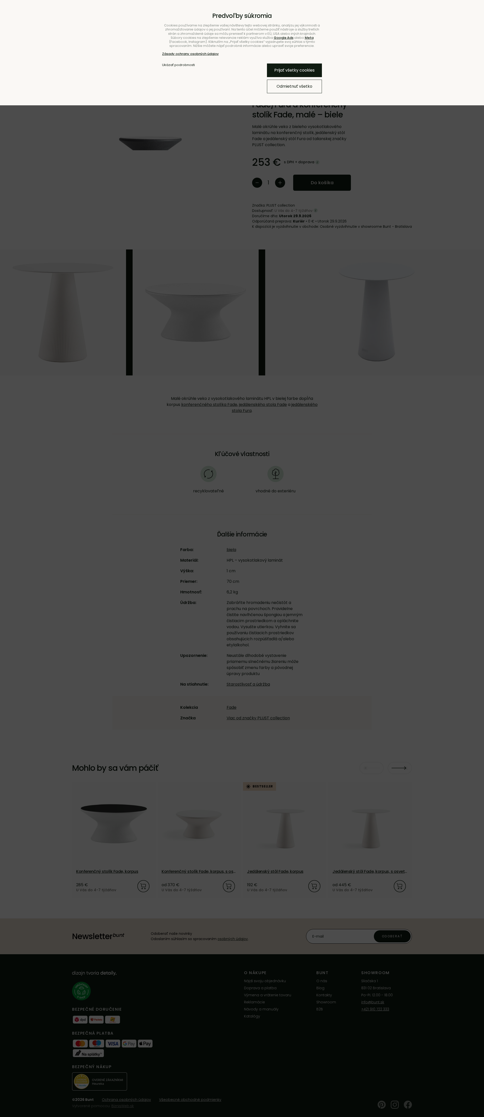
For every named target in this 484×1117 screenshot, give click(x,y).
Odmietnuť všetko (294, 86)
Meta (309, 37)
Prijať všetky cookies (294, 70)
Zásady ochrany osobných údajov (190, 53)
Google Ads (283, 37)
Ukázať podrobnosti (178, 65)
